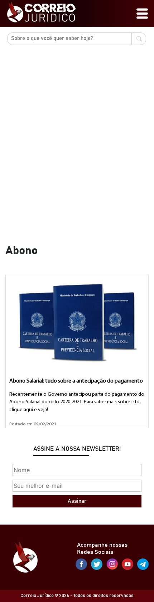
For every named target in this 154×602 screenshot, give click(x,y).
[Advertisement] (77, 153)
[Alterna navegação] (142, 13)
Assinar (77, 501)
